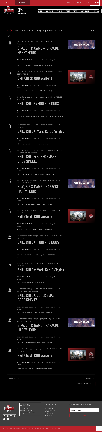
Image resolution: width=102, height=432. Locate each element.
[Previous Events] (8, 30)
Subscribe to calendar (85, 384)
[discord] (8, 419)
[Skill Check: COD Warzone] (81, 77)
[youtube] (4, 419)
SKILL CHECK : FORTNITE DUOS (38, 103)
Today (17, 30)
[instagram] (8, 416)
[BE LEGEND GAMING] (9, 403)
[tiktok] (15, 416)
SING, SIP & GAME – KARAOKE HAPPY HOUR (38, 50)
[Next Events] (11, 30)
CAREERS (57, 428)
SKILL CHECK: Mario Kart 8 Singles (41, 131)
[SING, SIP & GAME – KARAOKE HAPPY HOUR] (81, 44)
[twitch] (11, 416)
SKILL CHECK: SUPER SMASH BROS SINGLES (37, 159)
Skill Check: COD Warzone (35, 78)
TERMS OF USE (44, 428)
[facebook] (4, 416)
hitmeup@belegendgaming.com (27, 412)
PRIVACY (51, 428)
